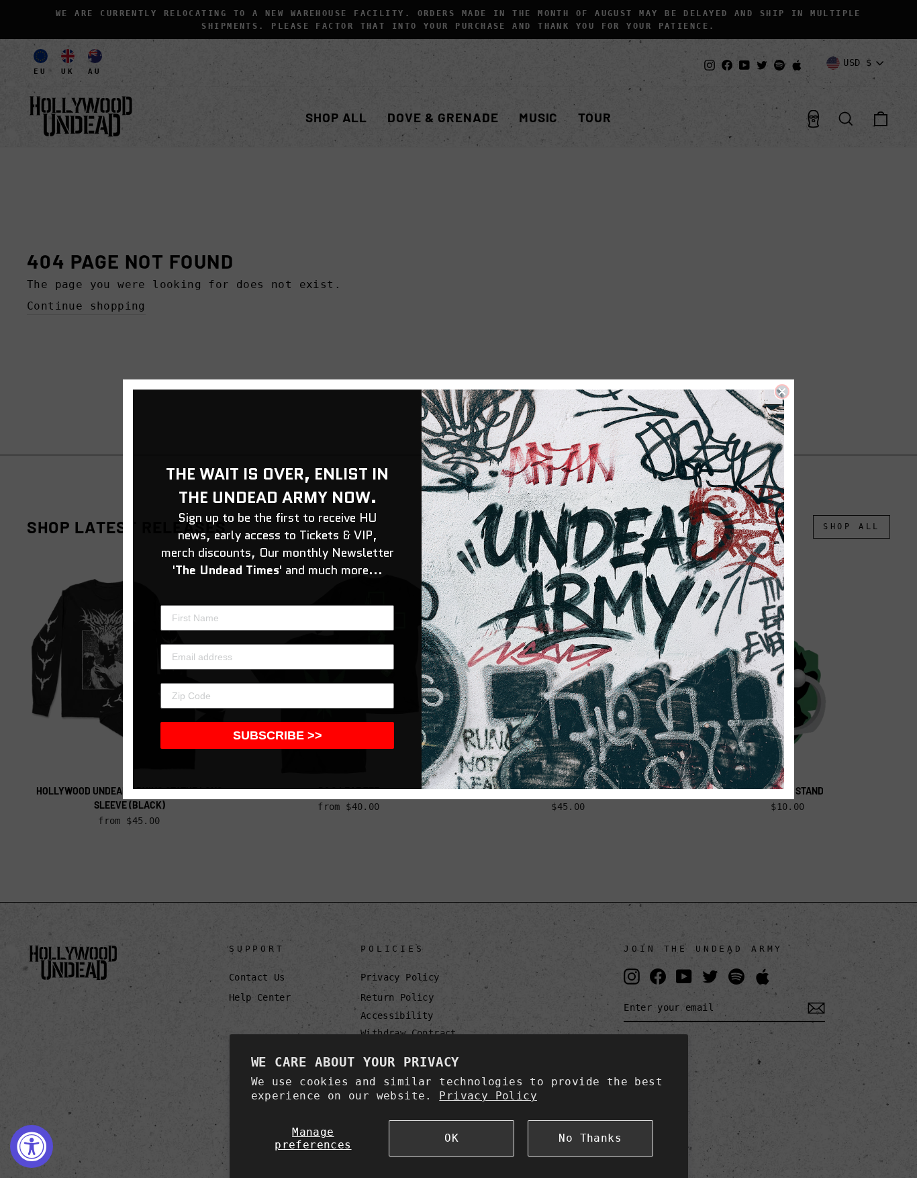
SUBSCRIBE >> (277, 735)
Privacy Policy (488, 1095)
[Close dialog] (782, 391)
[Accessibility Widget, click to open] (31, 1146)
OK (451, 1138)
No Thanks (590, 1138)
